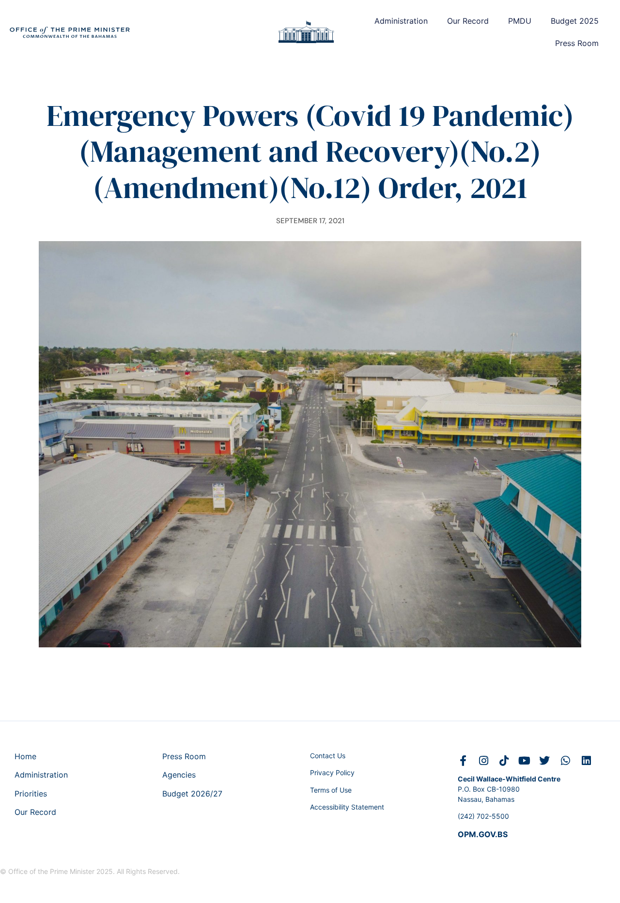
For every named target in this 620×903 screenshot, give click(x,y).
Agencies (179, 775)
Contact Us (327, 755)
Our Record (468, 21)
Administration (401, 21)
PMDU (519, 21)
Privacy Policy (332, 772)
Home (25, 756)
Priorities (31, 793)
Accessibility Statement (347, 807)
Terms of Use (331, 790)
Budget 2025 (575, 21)
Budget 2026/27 (192, 793)
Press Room (577, 43)
